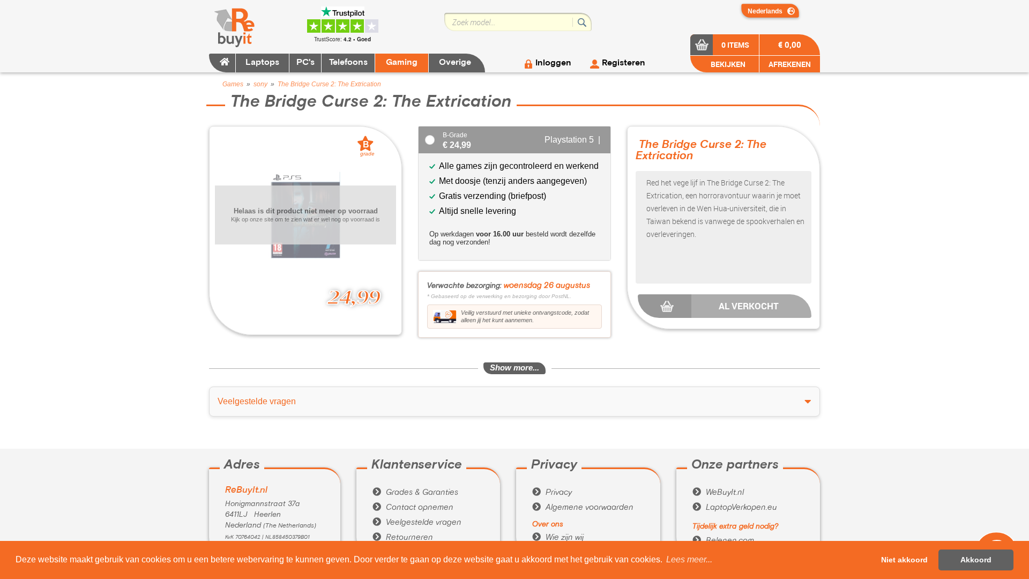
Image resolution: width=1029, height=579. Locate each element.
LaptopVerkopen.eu (734, 507)
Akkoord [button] (975, 559)
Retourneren (402, 537)
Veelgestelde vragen (416, 522)
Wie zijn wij (558, 537)
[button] (689, 560)
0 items (735, 45)
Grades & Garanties (415, 492)
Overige (455, 62)
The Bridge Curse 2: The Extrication (329, 84)
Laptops (262, 62)
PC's (305, 62)
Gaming (401, 62)
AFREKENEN (790, 64)
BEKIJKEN (727, 64)
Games (232, 84)
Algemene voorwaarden (582, 507)
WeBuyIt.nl (718, 492)
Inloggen (553, 63)
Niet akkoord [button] (904, 559)
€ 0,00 (789, 44)
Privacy (552, 492)
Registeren (623, 63)
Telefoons (348, 62)
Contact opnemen (412, 507)
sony (260, 84)
